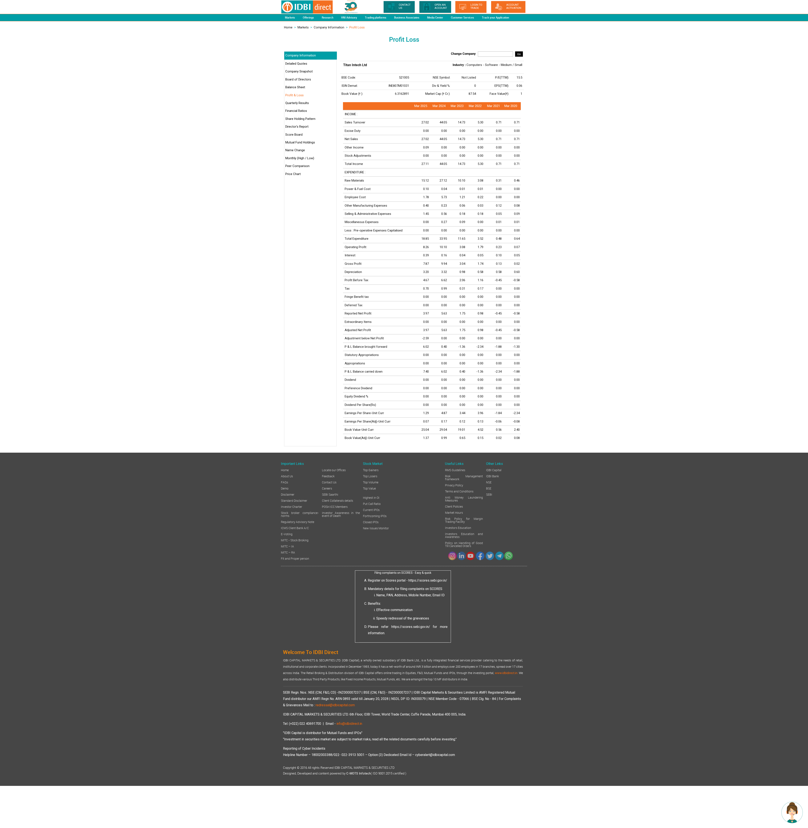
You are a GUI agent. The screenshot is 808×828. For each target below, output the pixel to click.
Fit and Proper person (295, 558)
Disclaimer (287, 494)
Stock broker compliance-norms (300, 514)
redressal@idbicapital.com (335, 705)
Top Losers (370, 476)
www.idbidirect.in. (506, 673)
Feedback (328, 476)
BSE (488, 488)
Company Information (329, 27)
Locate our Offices (334, 470)
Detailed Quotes (296, 64)
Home (288, 27)
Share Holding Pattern (300, 119)
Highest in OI (371, 497)
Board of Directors (298, 79)
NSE (489, 482)
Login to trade (476, 6)
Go (519, 54)
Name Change (295, 150)
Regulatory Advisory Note (297, 521)
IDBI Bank (492, 476)
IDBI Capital (493, 470)
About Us (287, 476)
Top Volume (370, 482)
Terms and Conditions (459, 491)
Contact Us (329, 482)
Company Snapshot (299, 71)
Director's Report (296, 126)
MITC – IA (287, 546)
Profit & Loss (294, 95)
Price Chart (293, 174)
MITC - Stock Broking (294, 540)
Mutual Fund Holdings (300, 142)
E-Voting (286, 534)
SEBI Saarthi (330, 494)
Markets (303, 27)
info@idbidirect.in (349, 724)
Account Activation (513, 6)
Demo (284, 488)
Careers (327, 488)
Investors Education (458, 527)
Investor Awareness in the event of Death (341, 514)
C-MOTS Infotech (358, 773)
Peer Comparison (297, 166)
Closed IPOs (371, 522)
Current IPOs (371, 509)
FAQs (284, 482)
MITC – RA (288, 552)
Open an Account (441, 6)
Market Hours (454, 512)
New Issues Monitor (376, 528)
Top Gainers (371, 470)
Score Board (294, 134)
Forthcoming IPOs (375, 516)
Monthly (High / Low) (299, 158)
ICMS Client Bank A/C (295, 528)
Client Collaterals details (337, 500)
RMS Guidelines (455, 470)
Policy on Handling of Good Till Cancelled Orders (464, 544)
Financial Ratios (296, 111)
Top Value (369, 488)
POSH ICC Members (335, 506)
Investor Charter (291, 506)
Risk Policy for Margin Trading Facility (464, 520)
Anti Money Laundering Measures (464, 498)
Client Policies (454, 506)
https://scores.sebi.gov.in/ (427, 580)
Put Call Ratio (372, 503)
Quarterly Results (297, 103)
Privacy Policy (454, 485)
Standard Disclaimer (294, 500)
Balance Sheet (295, 87)
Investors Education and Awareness (464, 535)
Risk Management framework (464, 477)
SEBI (489, 494)
